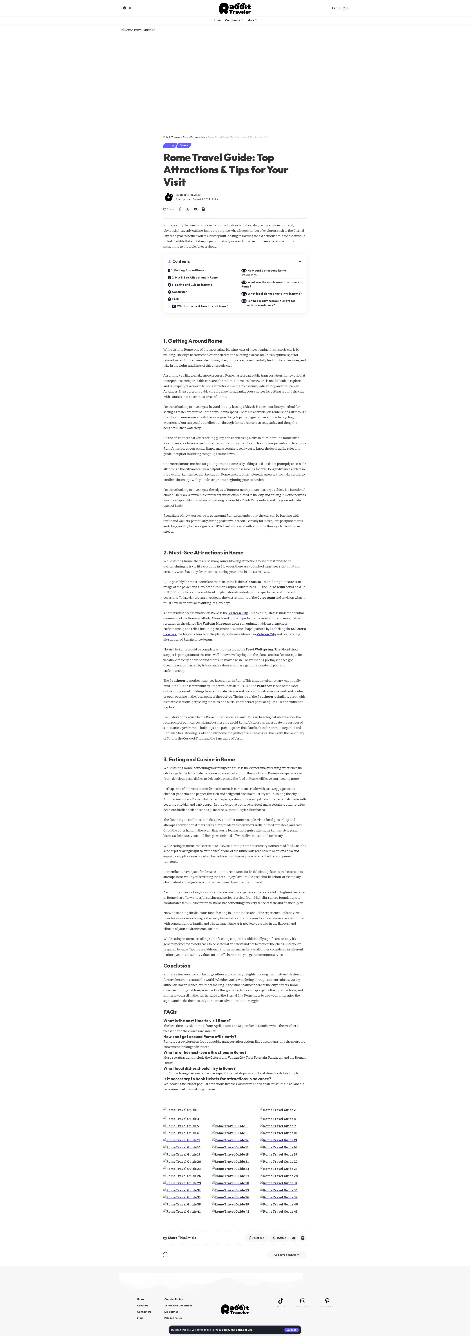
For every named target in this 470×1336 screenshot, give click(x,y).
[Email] (195, 209)
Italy (170, 145)
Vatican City (238, 613)
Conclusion (179, 292)
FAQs (176, 299)
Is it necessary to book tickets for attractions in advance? (268, 303)
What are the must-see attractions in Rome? (270, 284)
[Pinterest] (124, 8)
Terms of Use (244, 1329)
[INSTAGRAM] (303, 1301)
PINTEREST (327, 1307)
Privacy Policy (221, 1329)
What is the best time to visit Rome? (202, 306)
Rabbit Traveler (190, 194)
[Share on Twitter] (187, 209)
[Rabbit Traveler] (235, 8)
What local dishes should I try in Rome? (275, 293)
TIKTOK (281, 1307)
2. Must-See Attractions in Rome (195, 277)
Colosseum (252, 582)
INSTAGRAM (303, 1307)
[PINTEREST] (327, 1301)
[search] (326, 8)
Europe (184, 145)
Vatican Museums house (222, 623)
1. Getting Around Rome (187, 270)
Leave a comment (288, 1254)
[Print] (203, 209)
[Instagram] (129, 8)
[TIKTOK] (280, 1301)
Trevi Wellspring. (260, 649)
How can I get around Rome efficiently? (263, 273)
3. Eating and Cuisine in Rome (192, 284)
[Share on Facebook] (179, 209)
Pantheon (177, 681)
